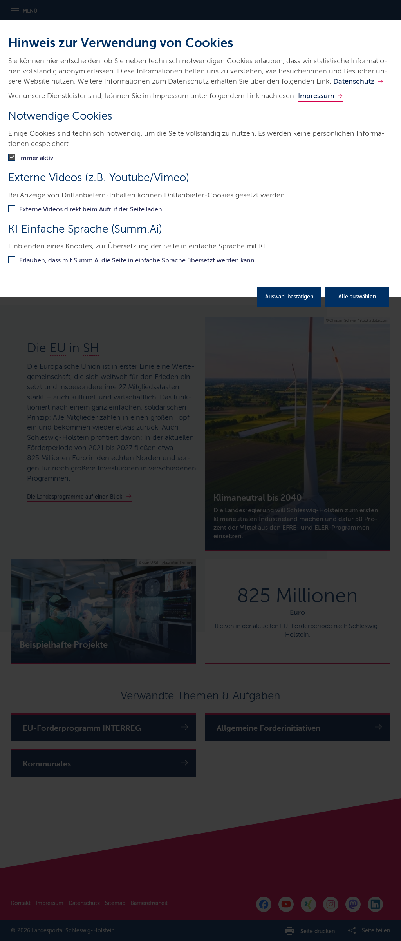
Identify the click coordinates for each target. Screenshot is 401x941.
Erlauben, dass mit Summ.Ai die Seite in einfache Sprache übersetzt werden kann (137, 260)
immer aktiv (36, 158)
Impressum (316, 95)
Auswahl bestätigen (289, 296)
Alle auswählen (357, 296)
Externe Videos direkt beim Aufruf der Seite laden (90, 209)
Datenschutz (353, 81)
